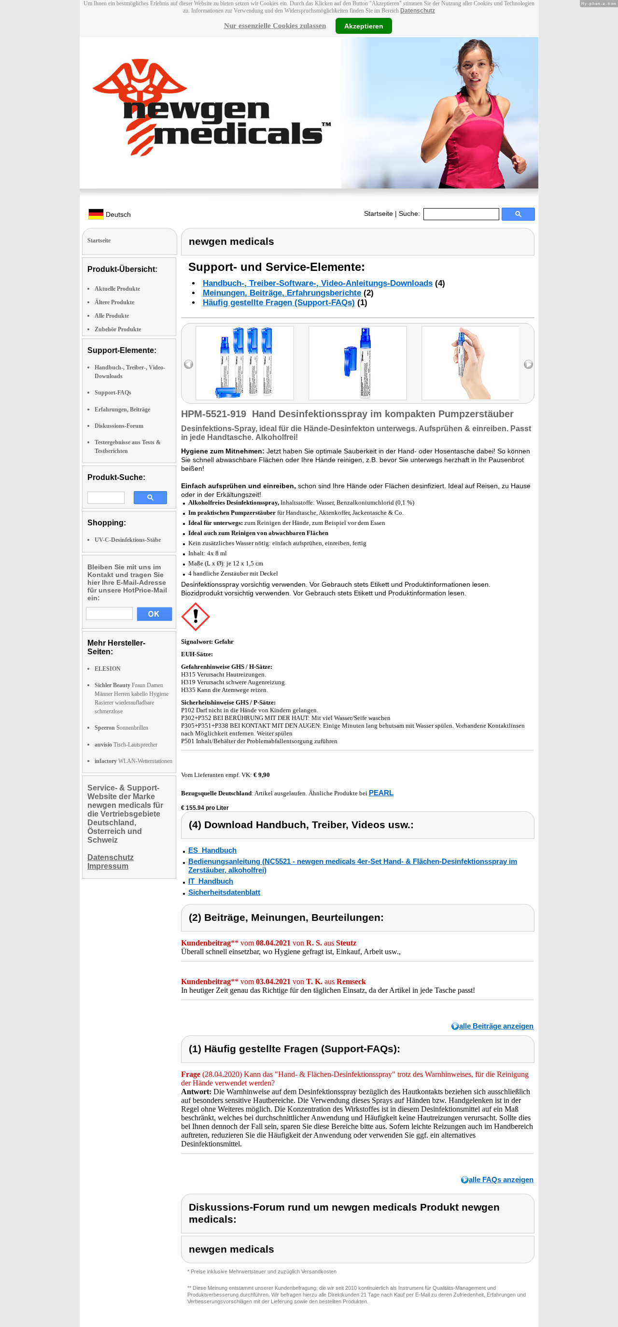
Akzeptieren (363, 25)
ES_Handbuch (212, 850)
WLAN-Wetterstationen (133, 761)
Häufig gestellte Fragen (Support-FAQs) (279, 302)
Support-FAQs (113, 392)
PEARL (381, 793)
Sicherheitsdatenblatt (224, 892)
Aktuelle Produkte (117, 288)
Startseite (378, 213)
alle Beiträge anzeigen (496, 1026)
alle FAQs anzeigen (501, 1179)
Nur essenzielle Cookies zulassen (275, 25)
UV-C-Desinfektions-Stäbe (128, 539)
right (528, 364)
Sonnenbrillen (121, 727)
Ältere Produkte (114, 302)
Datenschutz (417, 10)
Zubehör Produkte (118, 329)
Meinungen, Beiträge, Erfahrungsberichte (282, 292)
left (188, 364)
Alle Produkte (112, 315)
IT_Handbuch (210, 881)
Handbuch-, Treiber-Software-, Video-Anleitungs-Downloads (318, 283)
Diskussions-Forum (119, 426)
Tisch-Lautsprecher (126, 744)
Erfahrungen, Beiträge (122, 409)
